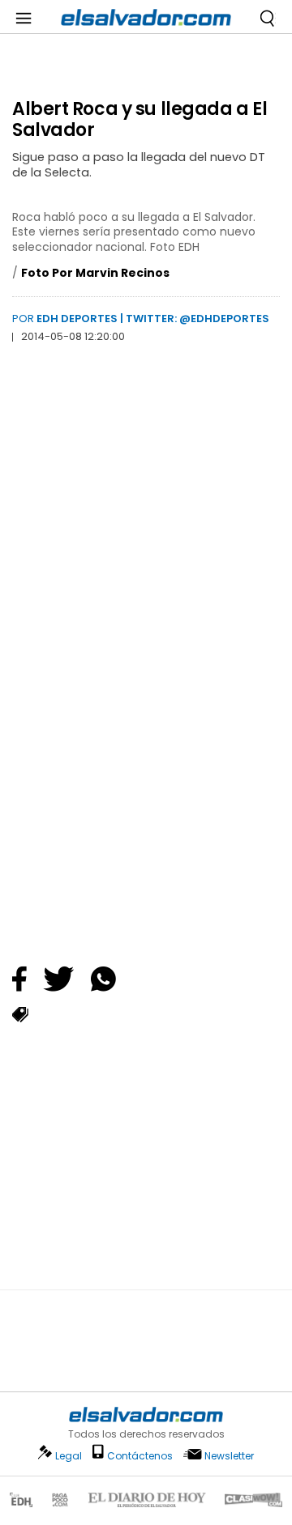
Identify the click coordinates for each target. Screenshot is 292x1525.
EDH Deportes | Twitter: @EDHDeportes (152, 318)
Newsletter (229, 1456)
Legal (68, 1456)
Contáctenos (140, 1456)
